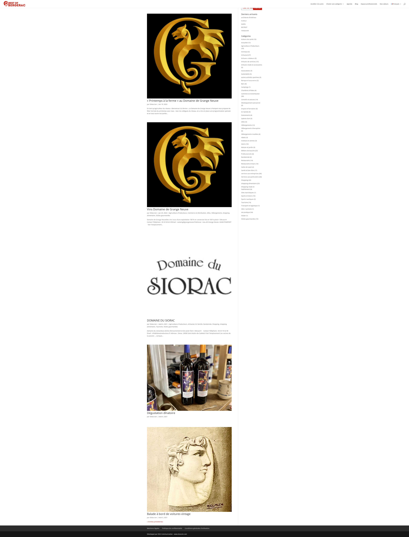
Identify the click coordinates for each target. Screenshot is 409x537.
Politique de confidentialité (172, 528)
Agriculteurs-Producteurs (178, 213)
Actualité (244, 43)
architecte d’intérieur (248, 17)
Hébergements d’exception (250, 128)
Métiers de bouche (248, 151)
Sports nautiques (247, 199)
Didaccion (153, 104)
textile (243, 24)
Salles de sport (246, 167)
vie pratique (245, 212)
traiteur (244, 21)
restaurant (245, 31)
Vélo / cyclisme (246, 209)
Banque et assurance (248, 80)
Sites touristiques (247, 193)
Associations (245, 71)
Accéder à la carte (317, 4)
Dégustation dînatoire (161, 413)
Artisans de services (248, 62)
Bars (242, 84)
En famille (198, 324)
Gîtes (209, 213)
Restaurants (245, 160)
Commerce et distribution (197, 213)
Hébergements (216, 213)
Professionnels (246, 154)
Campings (244, 87)
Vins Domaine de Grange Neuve (167, 209)
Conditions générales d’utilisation (197, 528)
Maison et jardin (247, 147)
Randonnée (207, 324)
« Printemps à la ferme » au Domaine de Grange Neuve (182, 101)
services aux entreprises (250, 174)
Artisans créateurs (247, 58)
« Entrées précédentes (155, 522)
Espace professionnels (369, 4)
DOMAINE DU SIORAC (161, 320)
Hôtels (243, 137)
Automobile (245, 74)
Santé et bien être (247, 170)
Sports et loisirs (246, 196)
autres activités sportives (250, 77)
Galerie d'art (245, 118)
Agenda (349, 4)
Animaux (244, 52)
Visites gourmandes (163, 215)
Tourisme (159, 327)
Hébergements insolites (249, 134)
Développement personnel (250, 103)
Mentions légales (153, 528)
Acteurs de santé (247, 39)
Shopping (215, 324)
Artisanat (191, 324)
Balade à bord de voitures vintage (169, 514)
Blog (356, 4)
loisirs (243, 144)
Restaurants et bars (248, 164)
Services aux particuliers (250, 177)
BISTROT (244, 27)
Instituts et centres (248, 141)
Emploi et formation (248, 109)
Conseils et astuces (248, 99)
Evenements (245, 115)
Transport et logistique (249, 206)
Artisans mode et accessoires (251, 65)
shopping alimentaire (249, 183)
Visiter (243, 216)
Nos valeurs (384, 4)
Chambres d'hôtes (247, 90)
